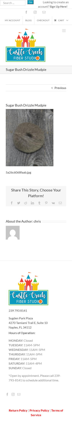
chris (37, 221)
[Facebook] (7, 394)
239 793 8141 (18, 310)
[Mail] (18, 394)
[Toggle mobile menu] (64, 31)
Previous (60, 88)
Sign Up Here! (58, 6)
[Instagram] (13, 394)
